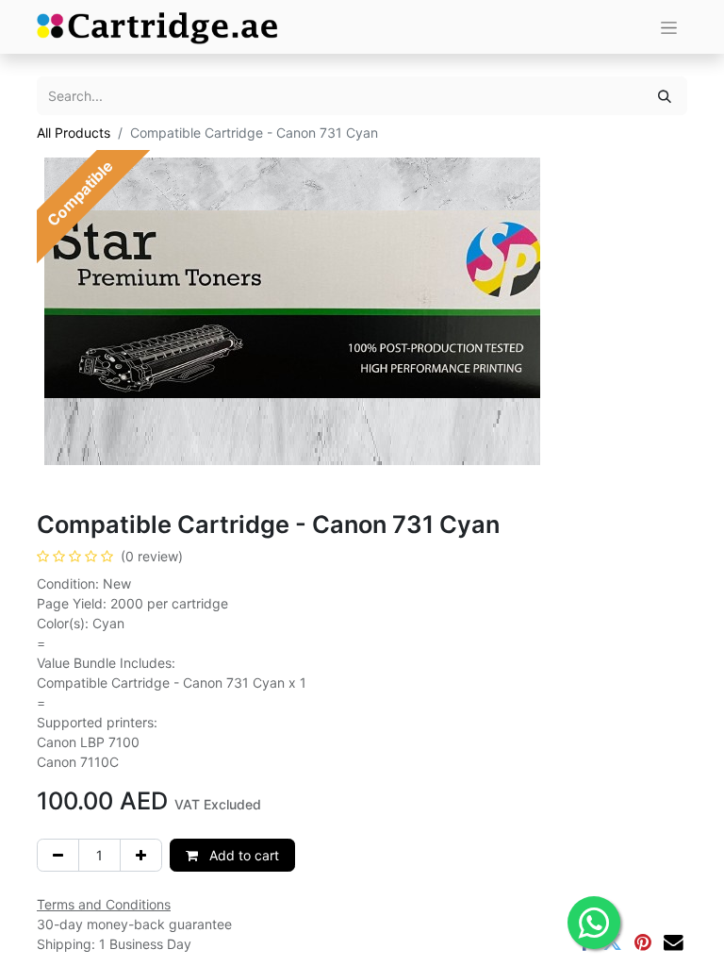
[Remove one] (58, 855)
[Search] (664, 95)
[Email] (673, 943)
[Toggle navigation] (668, 27)
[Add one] (141, 855)
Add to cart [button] (242, 855)
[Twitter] (612, 943)
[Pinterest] (642, 943)
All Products (73, 133)
